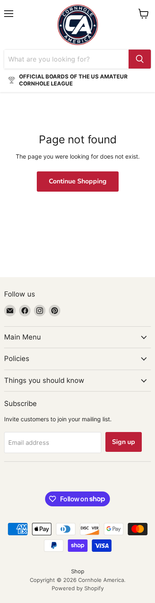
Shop (77, 571)
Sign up (123, 441)
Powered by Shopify (78, 588)
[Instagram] (39, 310)
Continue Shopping (78, 181)
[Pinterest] (54, 310)
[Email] (10, 310)
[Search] (140, 59)
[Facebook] (25, 310)
